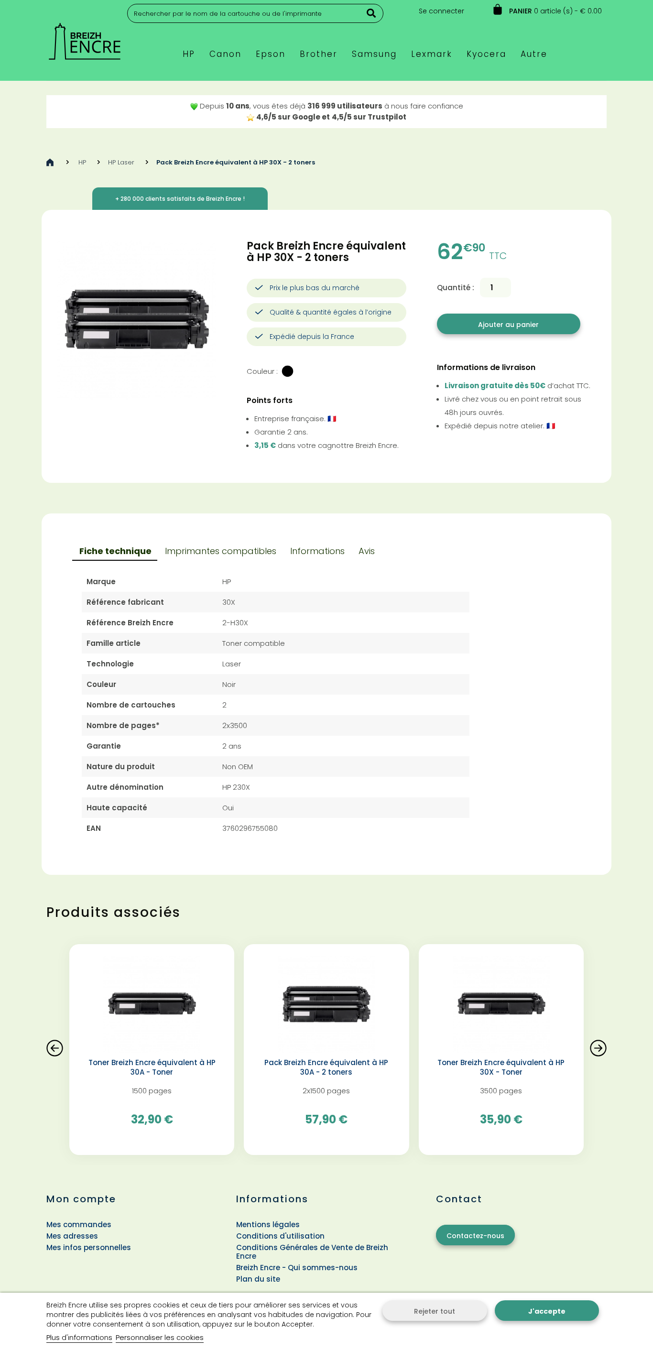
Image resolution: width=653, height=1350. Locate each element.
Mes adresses (72, 1236)
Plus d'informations (79, 1337)
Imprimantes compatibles (220, 551)
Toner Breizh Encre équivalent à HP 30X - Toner (501, 1067)
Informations (317, 551)
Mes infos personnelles (88, 1247)
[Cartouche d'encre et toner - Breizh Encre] (84, 37)
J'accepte (547, 1311)
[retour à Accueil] (50, 162)
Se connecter (441, 11)
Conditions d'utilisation (280, 1236)
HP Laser (121, 162)
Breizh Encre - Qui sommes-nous (297, 1268)
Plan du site (258, 1279)
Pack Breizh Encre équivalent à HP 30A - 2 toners (326, 1067)
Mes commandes (78, 1224)
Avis (367, 551)
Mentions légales (268, 1224)
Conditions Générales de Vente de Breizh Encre (312, 1251)
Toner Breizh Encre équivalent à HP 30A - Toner (152, 1067)
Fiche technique (115, 551)
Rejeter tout (434, 1311)
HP (82, 162)
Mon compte (81, 1199)
